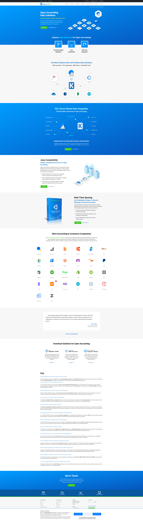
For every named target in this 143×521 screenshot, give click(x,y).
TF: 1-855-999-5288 (75, 507)
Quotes (57, 505)
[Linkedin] (93, 502)
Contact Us (71, 485)
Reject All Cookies (97, 514)
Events (41, 504)
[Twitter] (91, 502)
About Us (41, 501)
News (41, 503)
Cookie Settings (87, 514)
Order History (58, 504)
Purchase (57, 503)
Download (44, 27)
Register (60, 501)
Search (87, 1)
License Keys (58, 507)
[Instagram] (97, 502)
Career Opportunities (43, 507)
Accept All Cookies (78, 514)
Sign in (57, 501)
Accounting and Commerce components (56, 237)
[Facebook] (89, 502)
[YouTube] (95, 502)
